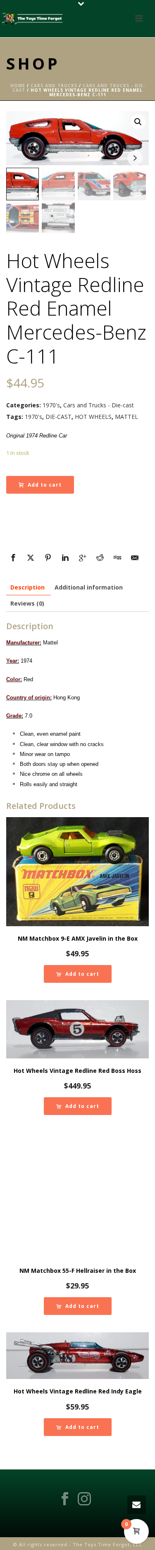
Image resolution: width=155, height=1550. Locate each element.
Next (135, 158)
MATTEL (126, 417)
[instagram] (84, 1499)
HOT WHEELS (93, 417)
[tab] (27, 587)
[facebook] (65, 1499)
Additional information (89, 587)
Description (27, 587)
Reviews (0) (27, 603)
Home (17, 85)
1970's (51, 405)
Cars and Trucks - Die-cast (98, 405)
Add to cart (45, 484)
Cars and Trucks (54, 85)
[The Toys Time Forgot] (33, 18)
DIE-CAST (58, 417)
